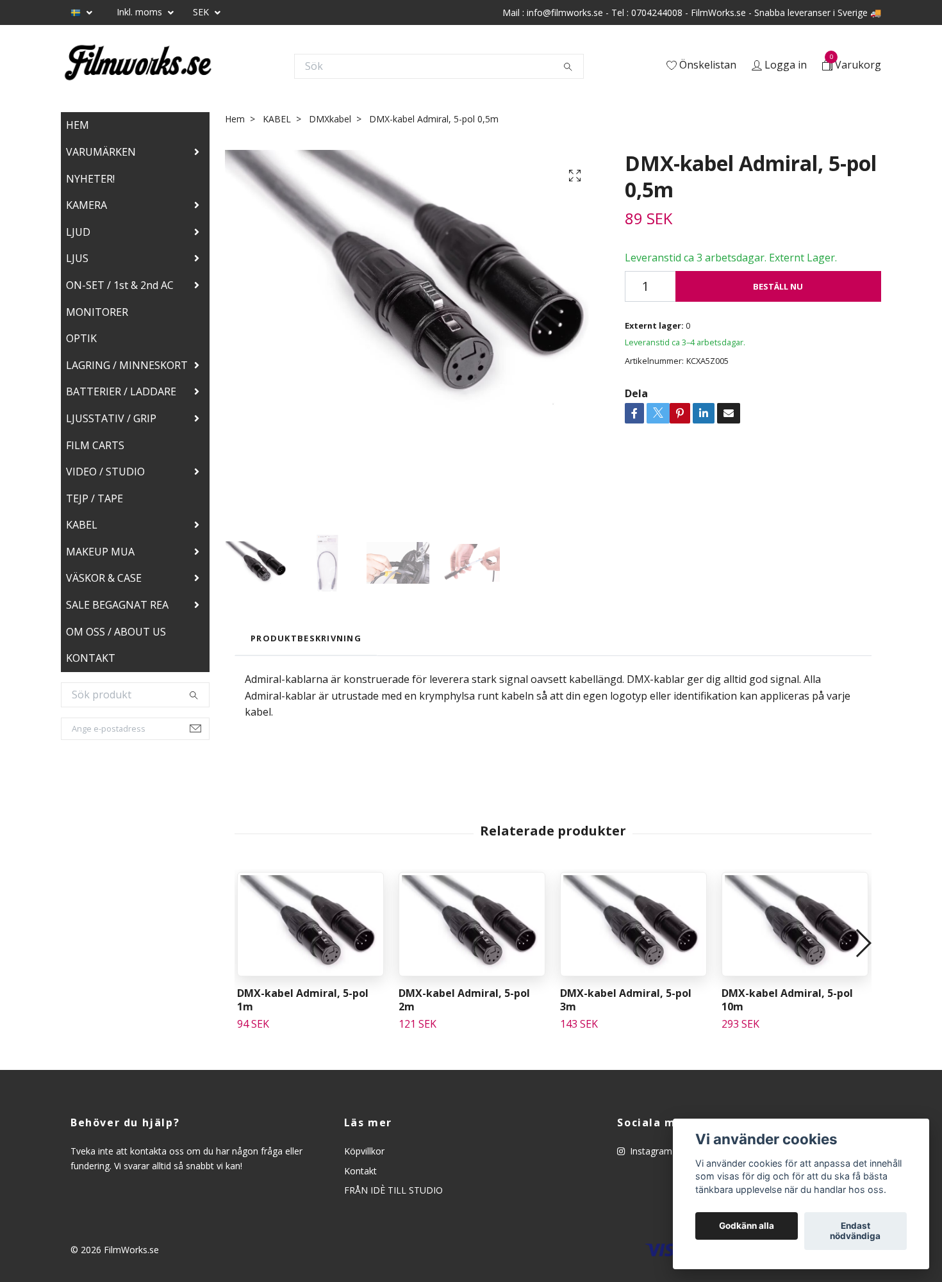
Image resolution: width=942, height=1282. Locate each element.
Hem (235, 119)
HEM (77, 125)
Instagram (649, 1151)
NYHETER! (90, 179)
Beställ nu (778, 286)
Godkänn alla (746, 1226)
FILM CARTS (95, 445)
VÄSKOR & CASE (104, 578)
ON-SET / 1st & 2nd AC (120, 285)
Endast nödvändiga (855, 1231)
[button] (863, 943)
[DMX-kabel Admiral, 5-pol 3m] (633, 924)
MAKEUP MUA (100, 552)
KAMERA (86, 205)
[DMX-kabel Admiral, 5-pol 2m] (472, 924)
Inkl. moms (141, 12)
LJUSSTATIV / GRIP (111, 418)
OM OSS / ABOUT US (116, 632)
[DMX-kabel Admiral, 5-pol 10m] (795, 924)
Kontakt (360, 1171)
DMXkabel (330, 119)
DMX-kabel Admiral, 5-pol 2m (464, 1000)
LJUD (78, 232)
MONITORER (97, 312)
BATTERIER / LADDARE (121, 391)
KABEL (81, 525)
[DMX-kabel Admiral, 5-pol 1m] (310, 924)
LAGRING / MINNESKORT (127, 365)
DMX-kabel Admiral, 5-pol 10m (787, 1000)
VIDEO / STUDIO (105, 471)
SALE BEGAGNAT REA (117, 605)
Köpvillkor (364, 1151)
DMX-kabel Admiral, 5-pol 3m (625, 1000)
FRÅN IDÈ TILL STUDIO (393, 1190)
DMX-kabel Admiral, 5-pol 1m (302, 1000)
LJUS (77, 258)
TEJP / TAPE (94, 498)
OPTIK (81, 338)
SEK (202, 12)
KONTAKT (90, 658)
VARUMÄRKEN (101, 152)
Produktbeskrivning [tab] (306, 638)
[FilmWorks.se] (138, 66)
